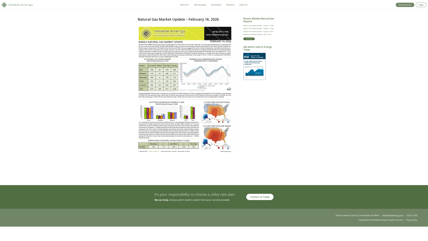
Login (421, 5)
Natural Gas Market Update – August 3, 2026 (258, 31)
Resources (216, 5)
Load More (249, 39)
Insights (230, 5)
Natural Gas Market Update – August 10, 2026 (258, 28)
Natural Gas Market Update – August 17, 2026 (258, 26)
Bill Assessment (405, 5)
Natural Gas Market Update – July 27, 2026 (257, 34)
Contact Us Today (260, 196)
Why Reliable (200, 5)
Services (184, 5)
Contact (243, 5)
